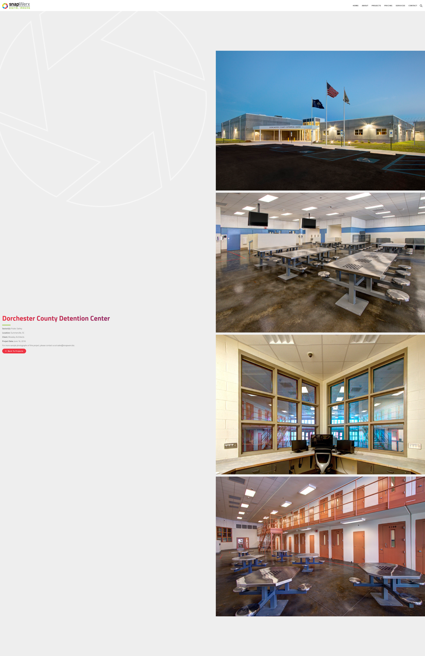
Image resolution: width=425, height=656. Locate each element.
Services (400, 5)
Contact (413, 5)
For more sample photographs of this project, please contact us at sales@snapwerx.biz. (38, 345)
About (365, 5)
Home (356, 5)
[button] (421, 5)
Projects (376, 5)
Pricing (388, 5)
